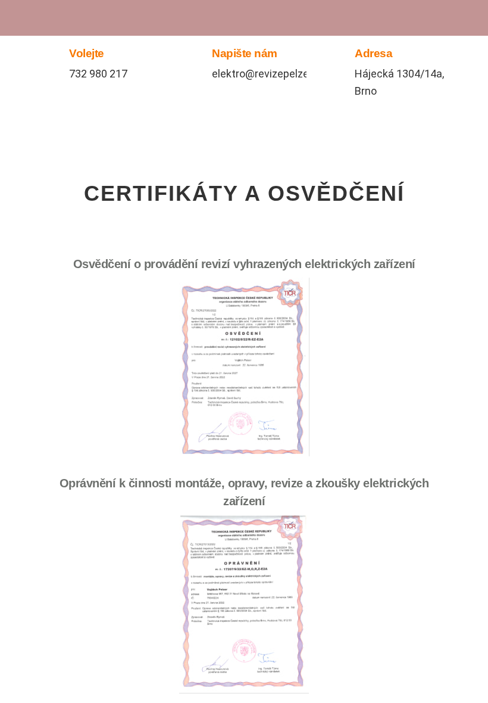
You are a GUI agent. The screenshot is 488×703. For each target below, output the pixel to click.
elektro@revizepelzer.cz (269, 73)
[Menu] (471, 15)
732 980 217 (98, 73)
